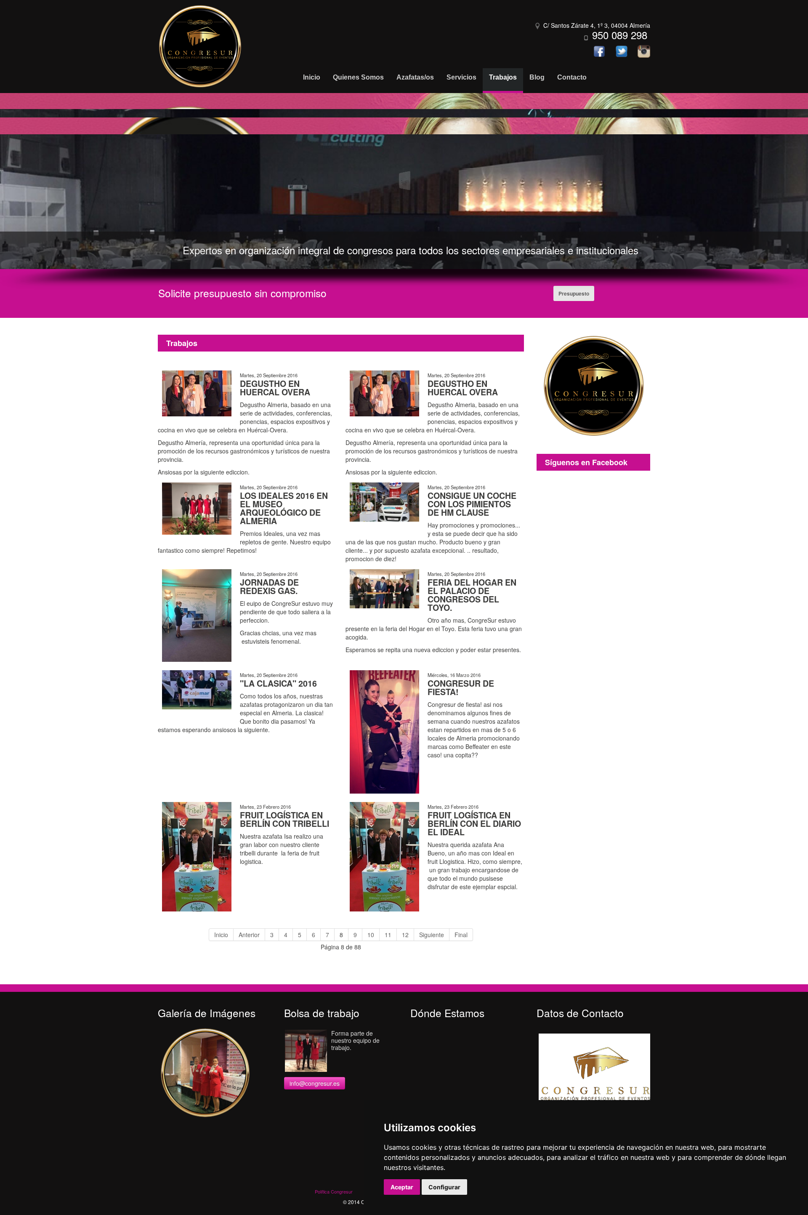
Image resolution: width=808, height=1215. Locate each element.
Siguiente (431, 934)
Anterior (249, 934)
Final (461, 934)
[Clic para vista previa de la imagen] (196, 392)
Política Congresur (334, 1191)
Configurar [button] (444, 1187)
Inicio (221, 934)
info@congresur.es (315, 1083)
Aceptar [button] (402, 1187)
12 (405, 934)
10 (370, 934)
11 (388, 934)
